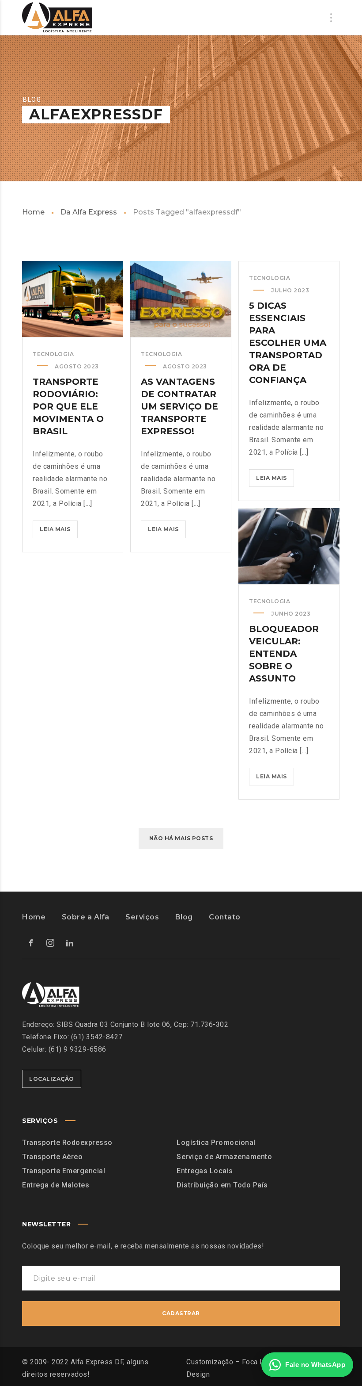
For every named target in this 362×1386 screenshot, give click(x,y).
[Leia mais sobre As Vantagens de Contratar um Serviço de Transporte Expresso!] (181, 299)
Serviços (142, 917)
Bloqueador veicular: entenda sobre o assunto (284, 654)
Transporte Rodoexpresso (67, 1142)
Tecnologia (53, 354)
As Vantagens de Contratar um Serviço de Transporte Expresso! (179, 406)
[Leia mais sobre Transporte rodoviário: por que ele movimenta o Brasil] (72, 299)
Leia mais (59, 531)
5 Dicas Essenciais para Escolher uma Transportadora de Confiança (287, 342)
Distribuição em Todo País (222, 1185)
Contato (225, 917)
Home (33, 212)
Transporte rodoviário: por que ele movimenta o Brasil (68, 406)
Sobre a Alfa (85, 917)
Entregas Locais (205, 1171)
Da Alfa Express (88, 212)
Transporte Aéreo (52, 1156)
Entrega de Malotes (55, 1185)
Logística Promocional (216, 1142)
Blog (184, 917)
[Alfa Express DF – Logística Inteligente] (57, 17)
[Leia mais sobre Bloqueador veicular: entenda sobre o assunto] (289, 546)
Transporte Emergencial (63, 1171)
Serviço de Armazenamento (224, 1156)
